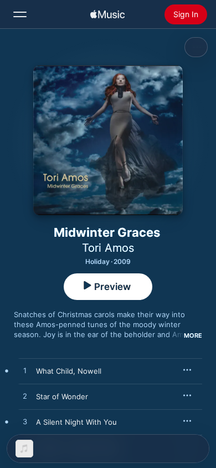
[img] (107, 14)
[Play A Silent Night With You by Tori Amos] (25, 422)
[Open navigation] (20, 14)
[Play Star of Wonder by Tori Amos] (25, 396)
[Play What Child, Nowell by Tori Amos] (25, 371)
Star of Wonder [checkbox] (62, 396)
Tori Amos (108, 248)
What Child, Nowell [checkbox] (68, 371)
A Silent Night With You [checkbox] (76, 422)
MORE (193, 335)
